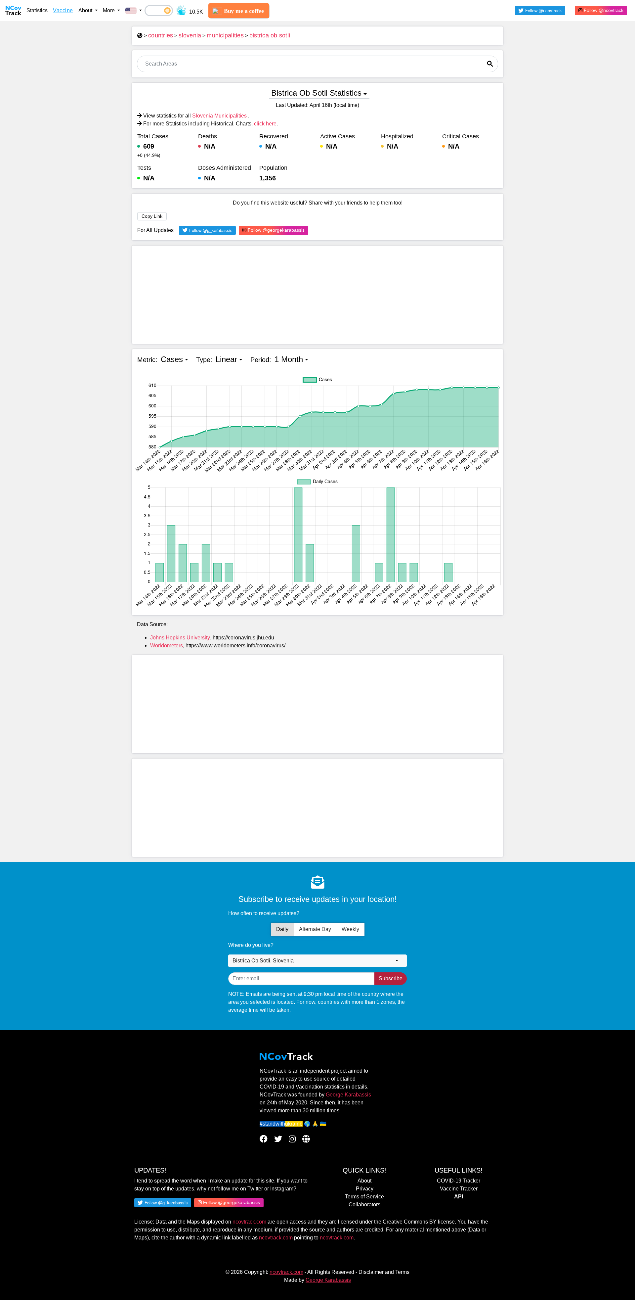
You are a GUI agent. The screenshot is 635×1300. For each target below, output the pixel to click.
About (364, 1181)
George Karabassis (348, 1094)
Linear (226, 359)
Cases (172, 359)
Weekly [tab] (350, 929)
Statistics (37, 10)
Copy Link (152, 216)
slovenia (190, 35)
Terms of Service (364, 1196)
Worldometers (166, 645)
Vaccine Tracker (459, 1188)
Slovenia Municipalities (220, 115)
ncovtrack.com (249, 1222)
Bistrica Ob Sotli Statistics (316, 92)
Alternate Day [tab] (315, 929)
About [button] (86, 10)
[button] (134, 10)
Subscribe (390, 978)
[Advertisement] (317, 295)
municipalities (225, 35)
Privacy (364, 1188)
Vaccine (63, 10)
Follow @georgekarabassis (275, 230)
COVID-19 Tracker (458, 1181)
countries (160, 35)
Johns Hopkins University (180, 637)
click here (265, 123)
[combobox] (317, 960)
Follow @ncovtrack (602, 10)
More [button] (109, 10)
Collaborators (364, 1204)
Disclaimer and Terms (384, 1272)
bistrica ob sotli (269, 35)
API (458, 1196)
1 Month (289, 359)
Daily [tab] (282, 929)
